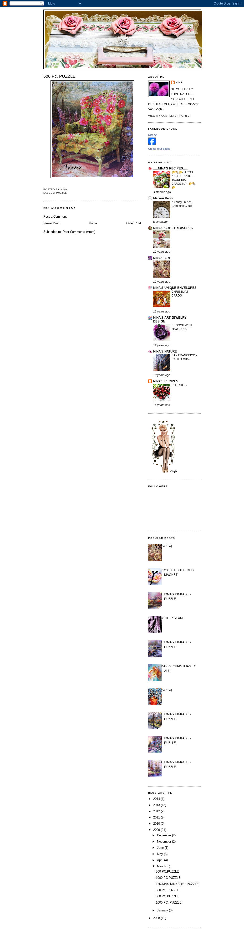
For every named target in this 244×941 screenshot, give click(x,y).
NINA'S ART (162, 258)
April (160, 860)
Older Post (133, 223)
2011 (157, 817)
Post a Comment (55, 216)
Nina (179, 82)
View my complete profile (169, 115)
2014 (157, 799)
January (163, 910)
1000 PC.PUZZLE (168, 878)
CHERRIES (179, 385)
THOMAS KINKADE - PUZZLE (177, 884)
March (162, 866)
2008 (157, 918)
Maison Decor (163, 198)
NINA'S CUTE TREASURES (173, 228)
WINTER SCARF (172, 618)
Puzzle (61, 192)
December (164, 835)
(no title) (166, 546)
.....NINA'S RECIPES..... (170, 168)
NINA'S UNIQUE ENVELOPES (175, 288)
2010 (157, 823)
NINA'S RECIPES (165, 381)
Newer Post (51, 223)
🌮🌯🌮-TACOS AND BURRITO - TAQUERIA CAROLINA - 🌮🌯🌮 (184, 180)
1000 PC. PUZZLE (169, 902)
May (160, 854)
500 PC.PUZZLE (167, 871)
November (164, 841)
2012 (157, 811)
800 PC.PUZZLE (167, 896)
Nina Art (152, 134)
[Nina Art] (152, 144)
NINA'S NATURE (165, 351)
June (161, 847)
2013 (157, 805)
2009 (157, 830)
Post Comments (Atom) (79, 232)
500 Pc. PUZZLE (167, 890)
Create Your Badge (159, 148)
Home (93, 223)
